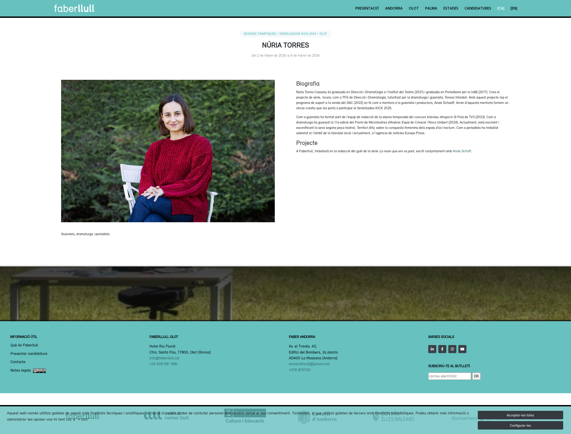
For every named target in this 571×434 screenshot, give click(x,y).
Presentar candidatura (28, 354)
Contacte (17, 362)
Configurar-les (520, 425)
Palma (431, 8)
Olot (414, 8)
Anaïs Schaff (462, 151)
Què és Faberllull (24, 345)
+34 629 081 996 (163, 364)
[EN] (514, 8)
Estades (450, 8)
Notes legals (20, 370)
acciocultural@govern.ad (309, 364)
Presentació (367, 8)
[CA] (500, 8)
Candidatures (478, 8)
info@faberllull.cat (164, 358)
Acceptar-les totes (520, 415)
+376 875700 (299, 370)
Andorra (394, 8)
